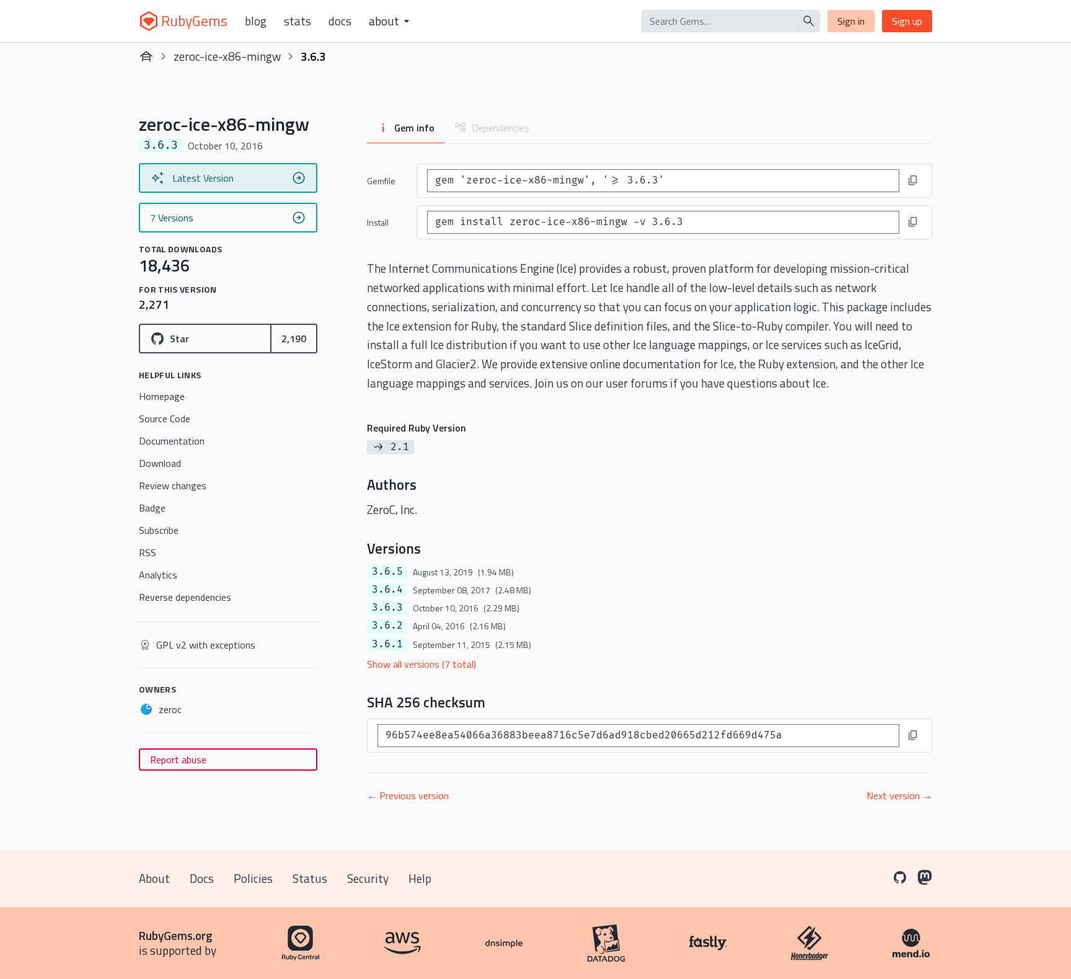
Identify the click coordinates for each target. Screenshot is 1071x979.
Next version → (899, 795)
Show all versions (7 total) (421, 664)
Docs (339, 21)
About (154, 878)
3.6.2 (387, 625)
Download (160, 463)
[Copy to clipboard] (913, 180)
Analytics (158, 574)
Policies (253, 878)
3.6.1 (387, 644)
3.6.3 (387, 607)
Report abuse (178, 759)
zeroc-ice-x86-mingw (227, 56)
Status (310, 878)
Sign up (907, 21)
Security (368, 878)
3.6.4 (387, 589)
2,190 (293, 338)
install (378, 222)
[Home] (146, 56)
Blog (256, 21)
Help (419, 878)
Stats (297, 21)
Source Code (164, 418)
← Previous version (408, 795)
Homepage (162, 396)
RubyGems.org (176, 935)
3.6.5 (387, 571)
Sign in (851, 21)
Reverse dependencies (185, 597)
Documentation (172, 440)
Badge (152, 507)
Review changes (172, 485)
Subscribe (158, 530)
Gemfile (381, 180)
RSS (147, 552)
